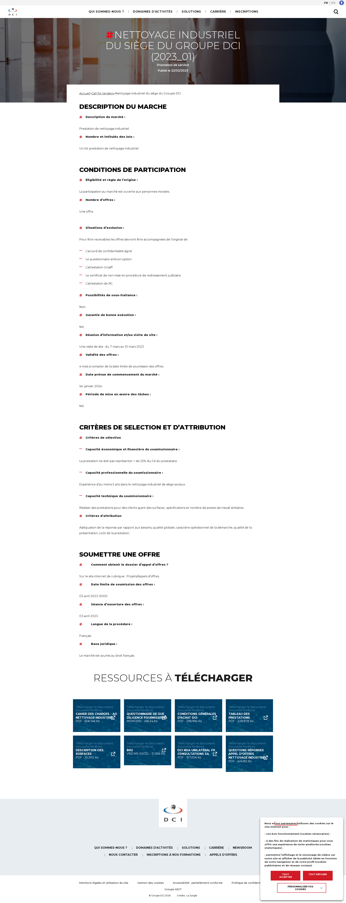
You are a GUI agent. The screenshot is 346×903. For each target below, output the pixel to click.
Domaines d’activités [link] (153, 11)
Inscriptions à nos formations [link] (174, 854)
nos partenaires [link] (286, 823)
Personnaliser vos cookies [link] (300, 888)
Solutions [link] (191, 11)
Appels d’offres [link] (223, 854)
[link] (341, 3)
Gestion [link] (150, 882)
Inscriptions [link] (246, 11)
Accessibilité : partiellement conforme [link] (198, 882)
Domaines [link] (154, 847)
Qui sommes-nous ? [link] (106, 11)
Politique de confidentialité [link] (249, 882)
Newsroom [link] (242, 847)
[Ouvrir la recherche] (336, 11)
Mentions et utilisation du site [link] (103, 882)
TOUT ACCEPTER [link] (285, 875)
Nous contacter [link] (123, 854)
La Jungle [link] (192, 895)
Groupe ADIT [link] (173, 889)
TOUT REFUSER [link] (318, 874)
